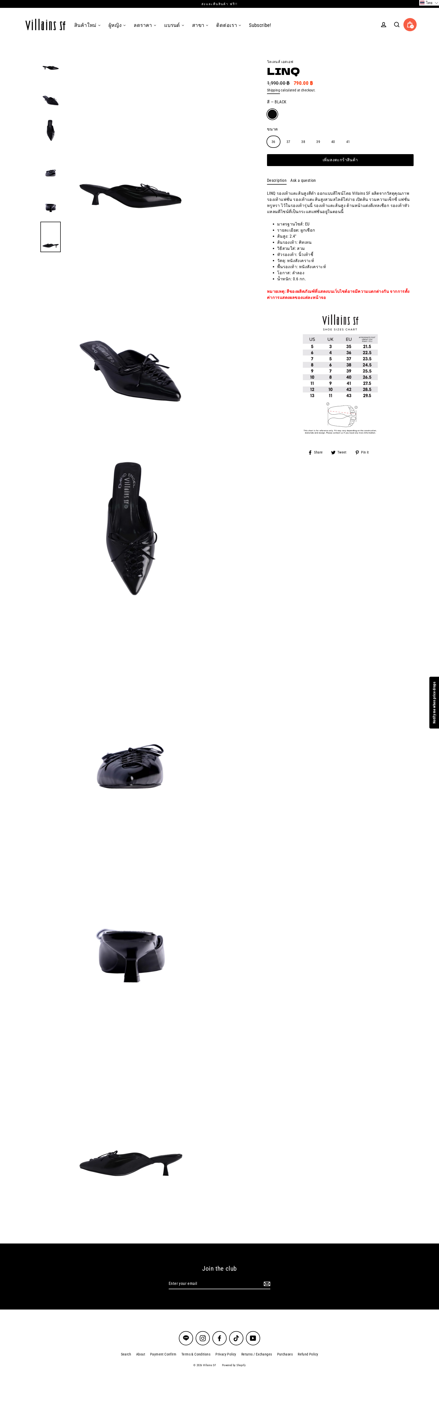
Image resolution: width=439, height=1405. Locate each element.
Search (126, 1354)
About (140, 1354)
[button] (429, 3)
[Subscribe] (266, 1284)
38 (303, 142)
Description (277, 180)
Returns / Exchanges (256, 1354)
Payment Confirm (163, 1354)
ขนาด (272, 129)
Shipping (273, 90)
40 (333, 142)
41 (348, 142)
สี (277, 102)
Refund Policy (308, 1354)
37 (288, 142)
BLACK (272, 114)
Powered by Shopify (234, 1365)
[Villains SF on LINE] (186, 1338)
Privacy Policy (225, 1354)
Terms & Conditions (195, 1354)
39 (318, 142)
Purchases (285, 1354)
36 (273, 142)
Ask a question (303, 180)
